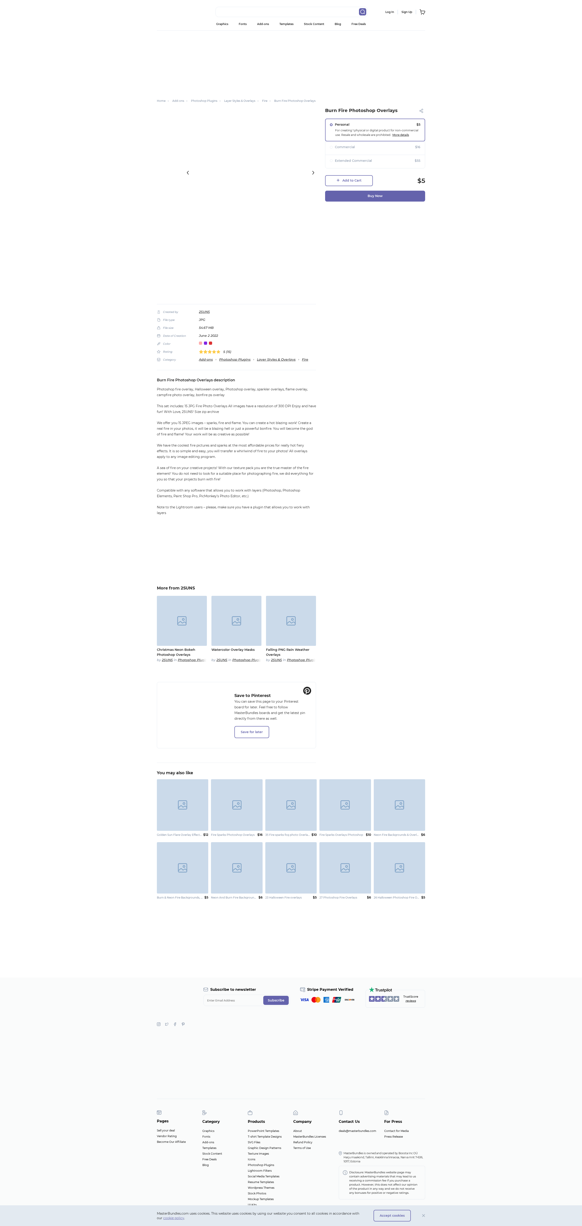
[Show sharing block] (421, 111)
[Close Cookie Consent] (423, 1215)
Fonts (243, 24)
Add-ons (263, 24)
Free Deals (358, 24)
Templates (286, 24)
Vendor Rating (167, 1136)
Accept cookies (392, 1216)
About (297, 1131)
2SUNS (204, 312)
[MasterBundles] (171, 12)
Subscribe (276, 1000)
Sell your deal (166, 1130)
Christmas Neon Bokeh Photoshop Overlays (176, 652)
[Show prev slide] (188, 173)
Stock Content (314, 24)
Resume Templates (261, 1182)
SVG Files (254, 1142)
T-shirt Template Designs (265, 1136)
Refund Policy (302, 1142)
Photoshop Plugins (235, 359)
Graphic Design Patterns (264, 1148)
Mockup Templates (261, 1199)
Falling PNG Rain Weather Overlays (287, 652)
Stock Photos (257, 1193)
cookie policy (173, 1218)
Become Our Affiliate (171, 1142)
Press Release (393, 1136)
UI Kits (252, 1204)
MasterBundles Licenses (309, 1136)
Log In (389, 12)
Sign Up (406, 12)
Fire (305, 359)
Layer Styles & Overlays (276, 359)
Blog (338, 24)
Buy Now (375, 196)
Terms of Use (302, 1148)
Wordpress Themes (261, 1187)
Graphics (222, 24)
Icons (251, 1159)
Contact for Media (396, 1131)
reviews (411, 1000)
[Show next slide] (313, 173)
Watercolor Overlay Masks (233, 650)
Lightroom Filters (260, 1170)
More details (400, 135)
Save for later (252, 732)
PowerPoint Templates (263, 1131)
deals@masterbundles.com (357, 1131)
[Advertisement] (291, 62)
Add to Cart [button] (351, 180)
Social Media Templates (263, 1176)
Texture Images (258, 1153)
